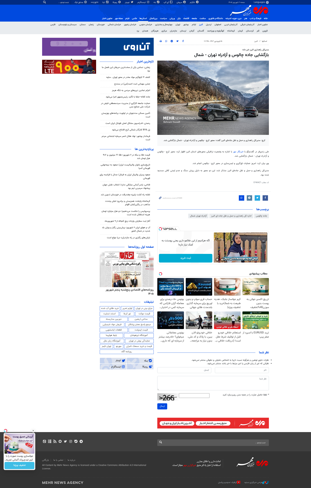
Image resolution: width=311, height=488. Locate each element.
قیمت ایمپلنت (141, 330)
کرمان (240, 31)
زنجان (91, 24)
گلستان (200, 31)
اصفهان (218, 24)
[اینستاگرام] (70, 441)
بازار (179, 18)
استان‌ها (143, 18)
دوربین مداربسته (113, 319)
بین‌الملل (153, 18)
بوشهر (186, 24)
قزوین (265, 31)
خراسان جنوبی (145, 24)
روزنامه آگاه (126, 352)
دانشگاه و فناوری (215, 18)
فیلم (127, 18)
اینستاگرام (142, 2)
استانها (264, 41)
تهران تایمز (106, 346)
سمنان (83, 24)
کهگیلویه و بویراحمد (215, 31)
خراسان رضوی (130, 24)
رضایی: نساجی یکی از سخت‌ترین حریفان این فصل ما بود (126, 69)
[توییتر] (65, 441)
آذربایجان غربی (230, 24)
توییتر (127, 2)
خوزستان (101, 24)
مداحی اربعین (141, 319)
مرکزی (164, 31)
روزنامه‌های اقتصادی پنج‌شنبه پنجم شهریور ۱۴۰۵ (130, 292)
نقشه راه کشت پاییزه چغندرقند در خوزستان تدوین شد (125, 195)
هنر (245, 18)
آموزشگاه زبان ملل (111, 341)
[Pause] (217, 259)
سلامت (203, 18)
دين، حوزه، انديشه (234, 18)
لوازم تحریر (127, 308)
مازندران (173, 31)
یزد (138, 31)
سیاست (163, 18)
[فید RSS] (55, 441)
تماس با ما (58, 460)
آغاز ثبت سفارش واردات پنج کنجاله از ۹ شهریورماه (127, 221)
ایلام (194, 24)
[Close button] (33, 430)
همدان (145, 31)
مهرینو (118, 346)
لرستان (183, 31)
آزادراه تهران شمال (198, 216)
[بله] (76, 441)
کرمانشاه (231, 31)
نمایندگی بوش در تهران (139, 341)
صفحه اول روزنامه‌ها (141, 247)
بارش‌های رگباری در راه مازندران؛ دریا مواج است (128, 238)
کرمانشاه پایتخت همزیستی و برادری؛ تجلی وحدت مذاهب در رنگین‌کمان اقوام (127, 202)
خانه (266, 18)
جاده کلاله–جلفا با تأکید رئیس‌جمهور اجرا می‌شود (128, 97)
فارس (52, 24)
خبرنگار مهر (238, 152)
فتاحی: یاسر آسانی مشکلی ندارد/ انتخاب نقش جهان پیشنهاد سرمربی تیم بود (126, 186)
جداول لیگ (79, 2)
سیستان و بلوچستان (67, 24)
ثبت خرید (185, 258)
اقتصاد (186, 18)
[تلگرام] (81, 441)
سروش (180, 2)
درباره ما (71, 460)
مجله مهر (119, 18)
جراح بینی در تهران (144, 308)
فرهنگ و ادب (255, 18)
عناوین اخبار (262, 24)
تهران (177, 24)
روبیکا (115, 2)
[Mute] (222, 259)
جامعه (194, 18)
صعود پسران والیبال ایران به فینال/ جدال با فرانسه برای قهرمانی (125, 176)
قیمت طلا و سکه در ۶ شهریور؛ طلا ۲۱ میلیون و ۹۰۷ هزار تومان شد (126, 156)
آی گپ (166, 2)
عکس (134, 18)
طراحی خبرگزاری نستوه (253, 482)
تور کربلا (127, 314)
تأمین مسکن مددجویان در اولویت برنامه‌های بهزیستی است (125, 114)
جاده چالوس (261, 216)
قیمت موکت (144, 314)
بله (155, 2)
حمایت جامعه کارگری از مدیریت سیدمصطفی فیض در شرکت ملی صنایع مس (125, 105)
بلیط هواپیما (111, 335)
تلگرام (192, 2)
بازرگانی (45, 460)
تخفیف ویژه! (19, 466)
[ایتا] (44, 441)
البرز (201, 24)
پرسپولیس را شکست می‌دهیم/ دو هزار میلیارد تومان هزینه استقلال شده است (126, 212)
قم (258, 31)
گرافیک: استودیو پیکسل (227, 482)
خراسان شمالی (114, 24)
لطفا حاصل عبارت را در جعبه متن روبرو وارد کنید (246, 395)
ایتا (103, 2)
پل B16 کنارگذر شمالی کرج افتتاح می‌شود (131, 130)
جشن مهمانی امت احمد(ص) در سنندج (132, 84)
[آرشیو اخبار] (49, 441)
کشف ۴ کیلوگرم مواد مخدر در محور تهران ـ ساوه (128, 77)
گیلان (191, 31)
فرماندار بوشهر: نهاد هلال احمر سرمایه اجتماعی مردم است (126, 138)
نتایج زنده (95, 2)
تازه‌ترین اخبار (145, 61)
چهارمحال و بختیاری (163, 24)
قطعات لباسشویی (114, 330)
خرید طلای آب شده (110, 308)
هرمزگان (154, 31)
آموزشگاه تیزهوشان (139, 335)
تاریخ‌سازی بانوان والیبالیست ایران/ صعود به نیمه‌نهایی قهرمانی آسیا (125, 166)
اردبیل (208, 24)
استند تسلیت (109, 314)
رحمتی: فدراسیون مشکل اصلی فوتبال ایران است (127, 123)
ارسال (162, 406)
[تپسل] (160, 229)
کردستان (250, 31)
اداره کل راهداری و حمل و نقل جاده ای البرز (231, 216)
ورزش (172, 18)
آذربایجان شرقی (247, 24)
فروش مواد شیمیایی (112, 324)
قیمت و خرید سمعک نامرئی (139, 346)
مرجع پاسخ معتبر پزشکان (139, 324)
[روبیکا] (60, 441)
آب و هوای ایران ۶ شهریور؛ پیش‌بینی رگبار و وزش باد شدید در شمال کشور (126, 229)
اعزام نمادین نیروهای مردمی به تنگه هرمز (131, 90)
